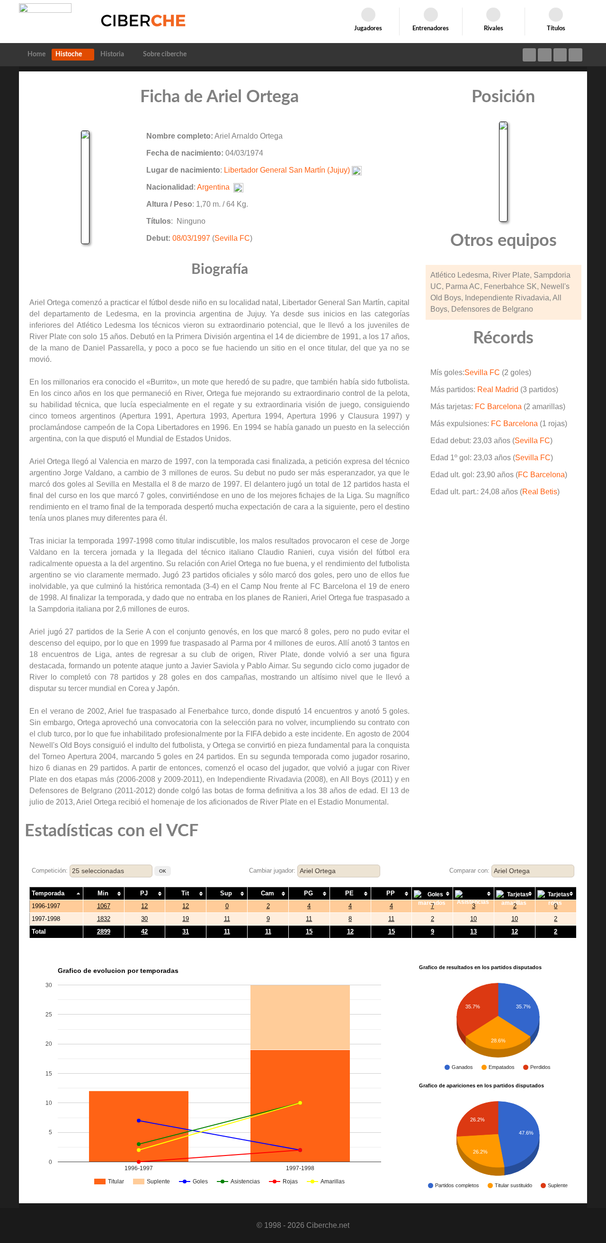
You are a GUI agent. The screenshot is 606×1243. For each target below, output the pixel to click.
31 (185, 931)
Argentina (213, 187)
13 (473, 931)
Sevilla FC (232, 238)
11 (227, 918)
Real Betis (539, 492)
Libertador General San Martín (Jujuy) (287, 170)
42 (144, 931)
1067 (103, 906)
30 (144, 918)
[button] (162, 871)
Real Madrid (497, 389)
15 (309, 931)
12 (144, 906)
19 (185, 918)
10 (473, 918)
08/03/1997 (191, 238)
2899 (103, 931)
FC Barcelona (498, 407)
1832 (103, 918)
